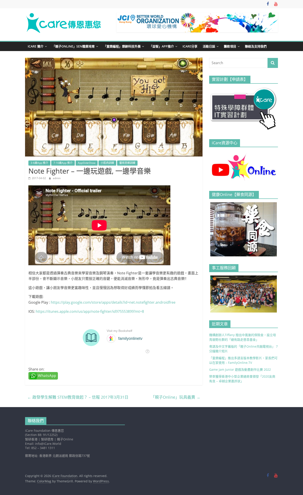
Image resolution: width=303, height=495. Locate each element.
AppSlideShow (86, 163)
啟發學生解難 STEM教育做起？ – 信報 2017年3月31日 (77, 397)
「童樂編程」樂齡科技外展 (122, 46)
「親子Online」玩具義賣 (175, 397)
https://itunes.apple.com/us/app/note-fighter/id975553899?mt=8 (90, 311)
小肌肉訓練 (107, 163)
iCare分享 (190, 46)
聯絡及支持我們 (256, 46)
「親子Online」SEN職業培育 (73, 46)
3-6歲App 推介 (39, 163)
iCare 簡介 (35, 46)
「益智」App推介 (161, 46)
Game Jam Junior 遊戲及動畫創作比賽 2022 (240, 369)
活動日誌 (209, 46)
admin (57, 178)
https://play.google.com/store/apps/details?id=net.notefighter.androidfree (113, 302)
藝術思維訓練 (127, 163)
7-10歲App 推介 (63, 163)
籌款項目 (230, 46)
